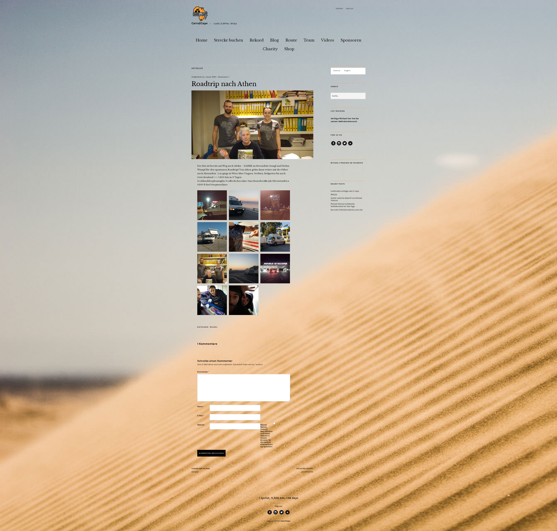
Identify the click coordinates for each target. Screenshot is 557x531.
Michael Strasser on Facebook (347, 163)
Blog (274, 40)
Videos (327, 40)
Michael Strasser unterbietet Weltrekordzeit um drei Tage (343, 205)
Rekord (257, 40)
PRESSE (334, 195)
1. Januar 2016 (210, 77)
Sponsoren (351, 40)
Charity (270, 49)
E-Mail (200, 416)
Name (200, 406)
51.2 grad (200, 470)
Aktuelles (197, 68)
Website (200, 425)
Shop (289, 49)
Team (308, 40)
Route (291, 40)
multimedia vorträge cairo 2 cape (345, 191)
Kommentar (203, 372)
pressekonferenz (304, 470)
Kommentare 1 (223, 77)
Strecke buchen (228, 40)
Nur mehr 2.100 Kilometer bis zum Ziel (346, 210)
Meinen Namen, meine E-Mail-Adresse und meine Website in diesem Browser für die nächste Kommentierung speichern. (266, 436)
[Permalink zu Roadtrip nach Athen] (252, 158)
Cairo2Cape (199, 23)
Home (201, 40)
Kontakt (339, 9)
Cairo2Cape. (286, 521)
